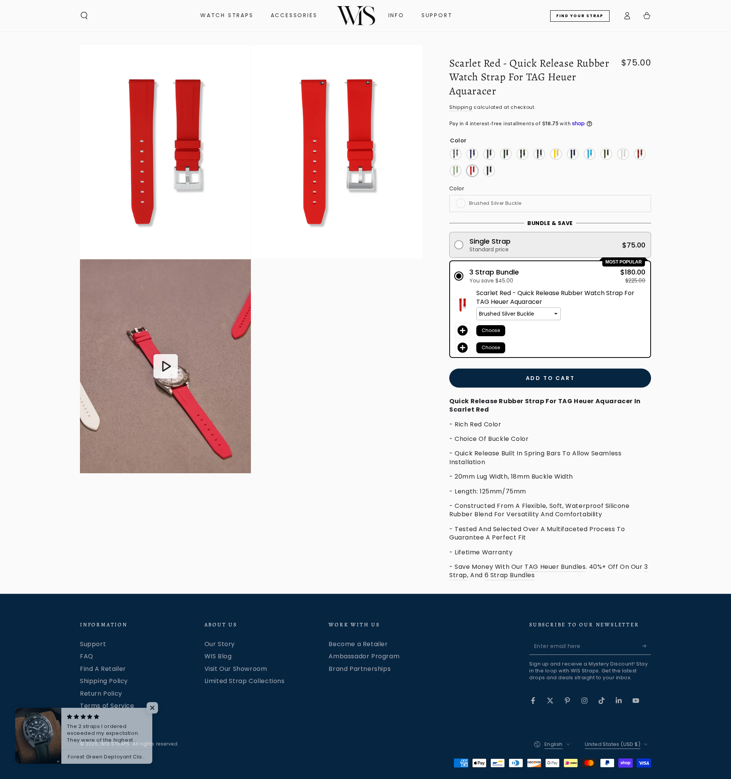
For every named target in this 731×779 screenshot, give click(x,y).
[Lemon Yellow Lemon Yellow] (556, 154)
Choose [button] (491, 330)
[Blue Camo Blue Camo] (472, 154)
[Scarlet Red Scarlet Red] (472, 170)
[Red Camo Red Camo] (640, 154)
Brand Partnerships (360, 668)
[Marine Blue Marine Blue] (573, 154)
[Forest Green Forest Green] (506, 154)
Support (93, 644)
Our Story (219, 644)
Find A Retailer (103, 668)
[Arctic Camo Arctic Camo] (455, 154)
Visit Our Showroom (235, 668)
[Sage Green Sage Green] (455, 170)
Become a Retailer (358, 644)
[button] (84, 15)
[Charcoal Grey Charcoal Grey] (489, 154)
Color (456, 188)
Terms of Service (107, 705)
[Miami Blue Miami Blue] (589, 154)
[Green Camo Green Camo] (522, 154)
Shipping (460, 107)
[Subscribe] (646, 646)
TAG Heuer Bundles (555, 566)
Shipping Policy (104, 681)
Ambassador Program (364, 656)
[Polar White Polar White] (623, 154)
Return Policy (101, 693)
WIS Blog (218, 656)
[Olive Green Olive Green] (606, 154)
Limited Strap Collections (244, 681)
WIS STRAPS (115, 744)
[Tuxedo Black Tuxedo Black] (489, 170)
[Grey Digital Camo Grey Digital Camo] (539, 154)
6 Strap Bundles (510, 575)
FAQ (86, 656)
